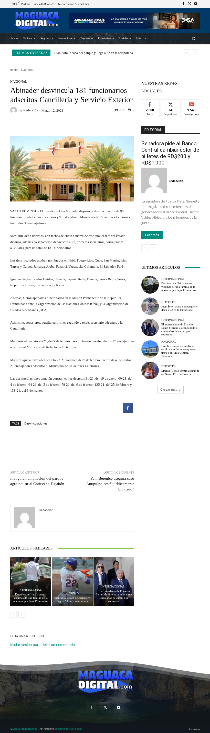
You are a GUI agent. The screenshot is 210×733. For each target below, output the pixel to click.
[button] (194, 39)
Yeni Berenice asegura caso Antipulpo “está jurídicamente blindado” (110, 483)
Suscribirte (191, 103)
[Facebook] (183, 4)
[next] (195, 53)
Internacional (30, 590)
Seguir (171, 103)
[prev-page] (13, 614)
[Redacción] (14, 110)
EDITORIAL (153, 130)
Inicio (14, 69)
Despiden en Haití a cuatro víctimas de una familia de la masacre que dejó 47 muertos (30, 598)
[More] (111, 125)
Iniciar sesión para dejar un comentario (42, 644)
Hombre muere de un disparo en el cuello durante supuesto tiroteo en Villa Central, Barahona (178, 351)
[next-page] (21, 614)
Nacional (27, 69)
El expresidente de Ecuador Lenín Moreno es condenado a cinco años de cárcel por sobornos (114, 596)
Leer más (152, 235)
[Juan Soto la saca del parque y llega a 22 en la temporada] (72, 581)
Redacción (30, 110)
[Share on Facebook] (128, 411)
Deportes (72, 593)
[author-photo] (155, 181)
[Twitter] (189, 4)
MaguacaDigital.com (24, 728)
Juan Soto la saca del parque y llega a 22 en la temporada (72, 599)
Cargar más (168, 389)
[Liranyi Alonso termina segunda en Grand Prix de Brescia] (150, 370)
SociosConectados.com (68, 728)
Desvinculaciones (35, 423)
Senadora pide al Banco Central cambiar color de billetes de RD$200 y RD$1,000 (170, 153)
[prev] (187, 53)
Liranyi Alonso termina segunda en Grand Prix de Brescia (180, 372)
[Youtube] (196, 4)
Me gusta (150, 103)
